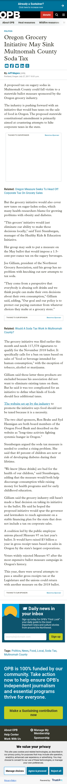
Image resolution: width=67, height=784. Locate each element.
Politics (16, 650)
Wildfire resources (49, 22)
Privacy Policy (10, 780)
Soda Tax (51, 650)
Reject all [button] (56, 771)
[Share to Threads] (27, 65)
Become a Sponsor (52, 135)
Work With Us (12, 738)
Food (33, 650)
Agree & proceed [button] (37, 771)
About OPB (8, 22)
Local (40, 650)
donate (47, 14)
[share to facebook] (11, 65)
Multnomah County (15, 654)
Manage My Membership (42, 731)
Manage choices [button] (15, 771)
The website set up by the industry (27, 404)
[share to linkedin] (22, 65)
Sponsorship (41, 737)
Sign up (55, 636)
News (25, 650)
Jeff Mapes (13, 73)
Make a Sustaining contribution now (33, 713)
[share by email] (6, 65)
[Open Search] (56, 14)
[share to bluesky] (17, 65)
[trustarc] (57, 780)
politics (8, 31)
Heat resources (26, 22)
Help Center (11, 734)
